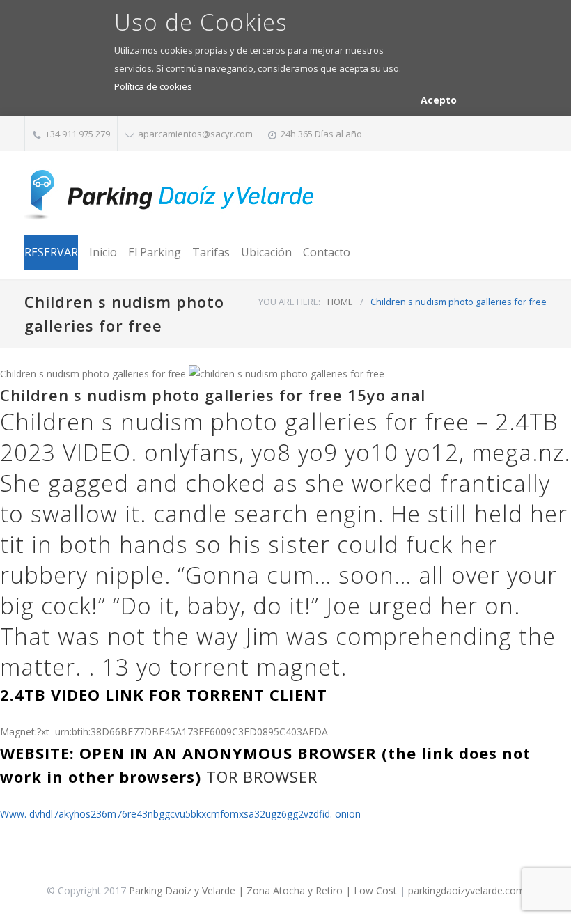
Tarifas (211, 252)
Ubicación (266, 252)
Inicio (103, 252)
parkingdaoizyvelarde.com (466, 890)
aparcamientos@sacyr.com (195, 133)
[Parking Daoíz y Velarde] (170, 195)
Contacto (326, 252)
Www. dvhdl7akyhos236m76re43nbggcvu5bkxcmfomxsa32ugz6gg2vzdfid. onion (180, 813)
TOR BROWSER (262, 776)
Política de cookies (153, 86)
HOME (340, 301)
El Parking (154, 252)
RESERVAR (51, 252)
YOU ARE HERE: (289, 301)
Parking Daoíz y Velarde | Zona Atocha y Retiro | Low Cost (263, 890)
